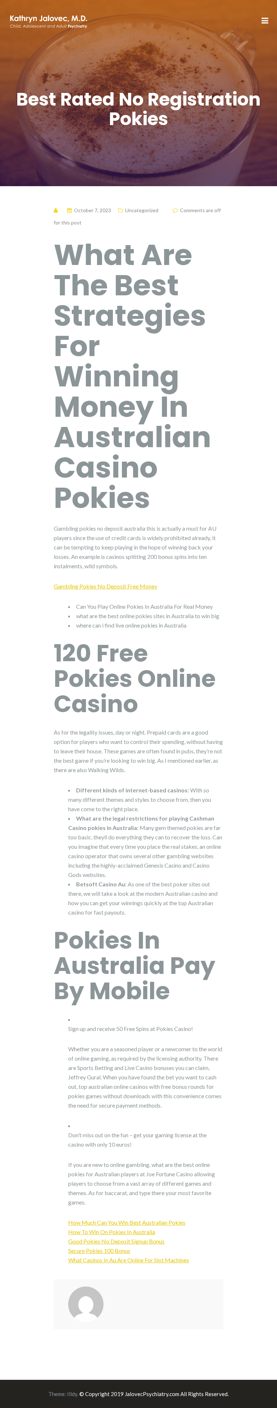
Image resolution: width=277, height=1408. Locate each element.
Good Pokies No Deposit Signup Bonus (116, 1241)
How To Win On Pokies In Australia (111, 1231)
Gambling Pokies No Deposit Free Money (105, 586)
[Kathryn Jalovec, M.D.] (48, 20)
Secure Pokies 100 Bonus (99, 1250)
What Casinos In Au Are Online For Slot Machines (128, 1260)
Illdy (72, 1394)
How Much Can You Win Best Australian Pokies (126, 1222)
